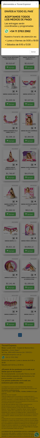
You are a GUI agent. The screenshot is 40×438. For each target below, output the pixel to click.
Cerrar (33, 52)
